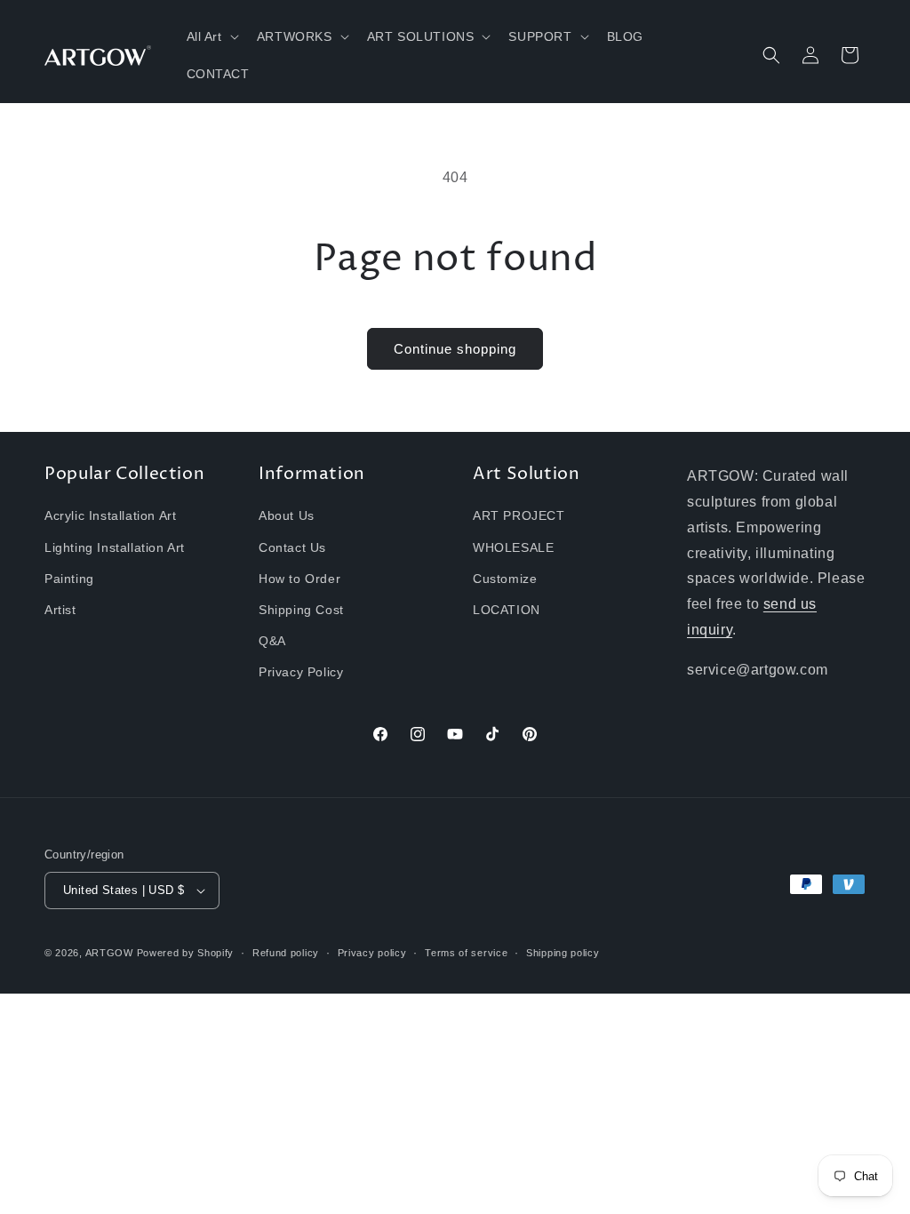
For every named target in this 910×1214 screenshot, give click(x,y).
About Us (287, 515)
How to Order (299, 578)
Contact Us (292, 547)
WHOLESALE (513, 547)
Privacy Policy (301, 672)
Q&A (272, 641)
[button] (211, 36)
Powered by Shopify (186, 952)
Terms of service (466, 952)
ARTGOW (111, 952)
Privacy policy (372, 952)
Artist (60, 610)
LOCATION (506, 610)
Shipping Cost (301, 610)
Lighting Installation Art (114, 547)
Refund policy (285, 952)
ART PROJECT (519, 515)
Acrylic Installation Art (110, 515)
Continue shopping (455, 348)
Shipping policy (563, 952)
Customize (505, 578)
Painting (69, 578)
